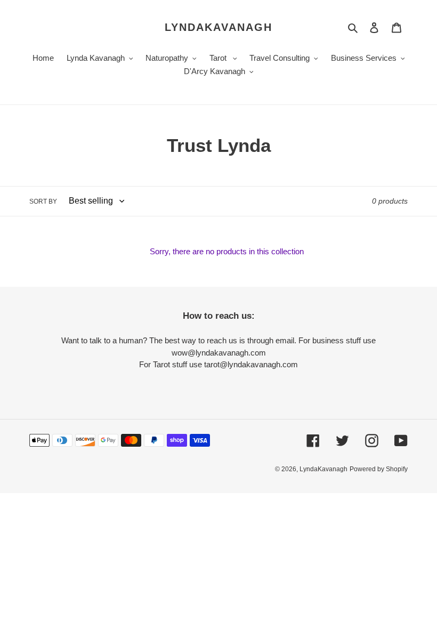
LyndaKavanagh (218, 27)
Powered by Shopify (379, 469)
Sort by (43, 201)
